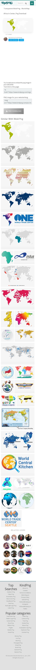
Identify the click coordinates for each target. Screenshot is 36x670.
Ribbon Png (10, 625)
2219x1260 (5, 475)
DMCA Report (25, 595)
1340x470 (5, 211)
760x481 (18, 378)
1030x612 (5, 452)
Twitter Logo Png (11, 618)
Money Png (18, 636)
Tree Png (25, 621)
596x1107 (5, 326)
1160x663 (5, 188)
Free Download (14, 111)
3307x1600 (5, 225)
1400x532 (5, 248)
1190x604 (17, 490)
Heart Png (11, 632)
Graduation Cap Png (25, 628)
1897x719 (18, 263)
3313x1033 (18, 392)
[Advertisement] (18, 61)
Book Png (18, 647)
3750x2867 (5, 405)
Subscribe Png (11, 616)
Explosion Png (25, 630)
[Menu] (32, 3)
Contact (25, 590)
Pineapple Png (18, 643)
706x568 (4, 526)
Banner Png (18, 652)
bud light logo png (10, 605)
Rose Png (11, 623)
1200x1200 (5, 340)
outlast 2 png (11, 592)
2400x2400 (22, 508)
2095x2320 (5, 392)
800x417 (18, 340)
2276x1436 (5, 285)
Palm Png (25, 616)
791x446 (4, 508)
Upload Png (25, 599)
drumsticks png (10, 596)
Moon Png (25, 625)
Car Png (18, 638)
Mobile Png (11, 630)
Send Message (13, 40)
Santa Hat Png (11, 621)
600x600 (4, 378)
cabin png (11, 608)
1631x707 (5, 363)
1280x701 (5, 142)
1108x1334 (5, 490)
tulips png (11, 594)
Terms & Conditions (25, 593)
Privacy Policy (25, 597)
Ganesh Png (18, 650)
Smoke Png (25, 623)
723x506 (17, 225)
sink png (10, 603)
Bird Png (18, 640)
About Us (25, 588)
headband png (10, 601)
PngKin (11, 628)
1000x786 (5, 263)
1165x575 (5, 165)
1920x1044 (5, 308)
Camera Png (25, 618)
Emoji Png (18, 645)
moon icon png (11, 599)
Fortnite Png (25, 632)
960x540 (20, 405)
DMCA (21, 40)
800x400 (4, 429)
